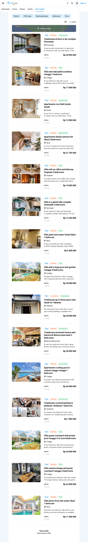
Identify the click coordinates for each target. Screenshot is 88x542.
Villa (60, 68)
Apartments (63, 100)
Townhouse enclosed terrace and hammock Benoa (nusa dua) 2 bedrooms (59, 335)
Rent (46, 35)
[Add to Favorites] (38, 37)
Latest (73, 22)
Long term (54, 296)
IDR (65, 22)
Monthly (53, 35)
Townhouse (63, 35)
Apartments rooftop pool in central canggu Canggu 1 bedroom (57, 370)
